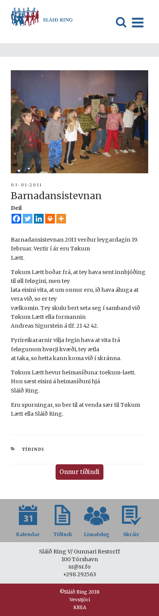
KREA (79, 607)
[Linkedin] (39, 218)
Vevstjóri (79, 599)
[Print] (50, 218)
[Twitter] (27, 218)
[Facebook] (16, 218)
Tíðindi (33, 449)
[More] (61, 218)
